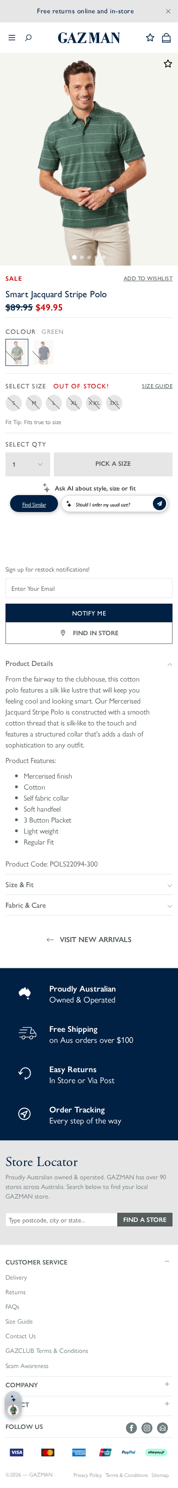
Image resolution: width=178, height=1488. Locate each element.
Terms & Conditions (126, 1475)
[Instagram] (149, 1428)
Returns (15, 1292)
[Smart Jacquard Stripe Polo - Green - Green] (16, 352)
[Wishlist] (150, 37)
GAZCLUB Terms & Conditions (46, 1350)
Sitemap (160, 1475)
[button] (89, 1262)
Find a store (145, 1219)
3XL (114, 402)
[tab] (74, 257)
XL (74, 402)
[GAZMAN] (89, 38)
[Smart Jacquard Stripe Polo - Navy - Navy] (43, 352)
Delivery (16, 1277)
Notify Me (89, 612)
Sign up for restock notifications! (47, 569)
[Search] (28, 37)
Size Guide (157, 386)
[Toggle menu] (11, 37)
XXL (94, 402)
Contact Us (20, 1336)
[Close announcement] (168, 11)
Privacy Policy (87, 1475)
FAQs (12, 1307)
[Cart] (166, 38)
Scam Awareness (26, 1366)
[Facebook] (133, 1428)
